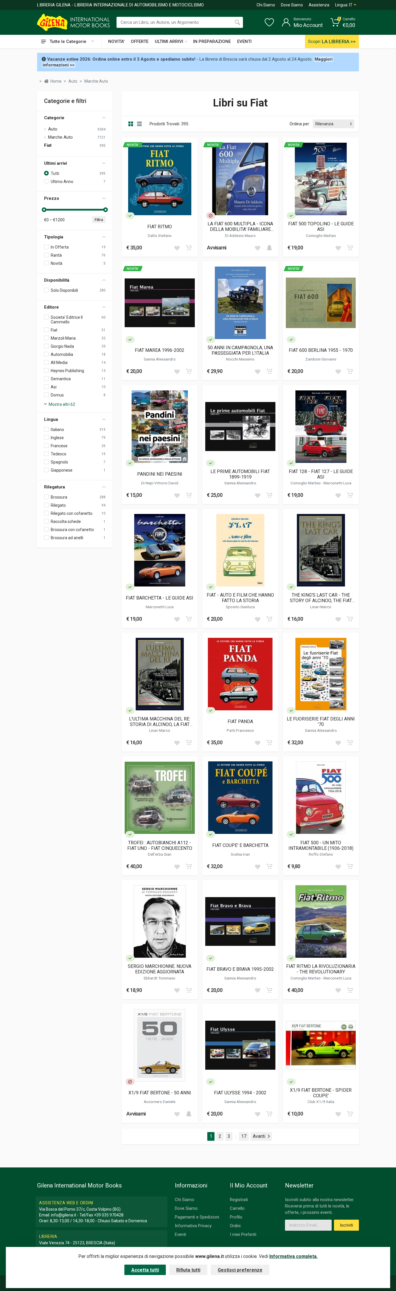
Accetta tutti (145, 1270)
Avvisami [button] (216, 248)
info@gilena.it (63, 1215)
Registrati (239, 1199)
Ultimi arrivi (55, 163)
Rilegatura (54, 487)
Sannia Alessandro (160, 359)
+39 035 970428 (108, 1215)
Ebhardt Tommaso (159, 978)
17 (243, 1136)
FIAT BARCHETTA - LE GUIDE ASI (159, 598)
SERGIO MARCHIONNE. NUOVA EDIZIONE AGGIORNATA (159, 969)
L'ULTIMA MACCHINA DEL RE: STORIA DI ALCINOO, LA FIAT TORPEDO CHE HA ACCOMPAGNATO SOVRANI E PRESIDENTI (159, 721)
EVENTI (244, 41)
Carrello (237, 1208)
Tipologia (53, 237)
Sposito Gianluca (240, 606)
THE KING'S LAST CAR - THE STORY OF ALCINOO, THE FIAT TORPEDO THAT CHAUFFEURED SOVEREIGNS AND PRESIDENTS (321, 597)
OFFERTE (139, 41)
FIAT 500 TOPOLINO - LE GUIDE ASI (321, 226)
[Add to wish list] (176, 247)
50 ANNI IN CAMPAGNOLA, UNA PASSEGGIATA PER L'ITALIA (240, 350)
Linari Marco (320, 606)
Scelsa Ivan (240, 854)
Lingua (51, 419)
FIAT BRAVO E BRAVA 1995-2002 (240, 969)
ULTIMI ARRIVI (169, 41)
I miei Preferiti (243, 1234)
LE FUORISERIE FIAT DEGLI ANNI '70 (321, 721)
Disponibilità (56, 280)
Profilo (236, 1217)
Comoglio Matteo (321, 235)
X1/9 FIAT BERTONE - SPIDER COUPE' (321, 1092)
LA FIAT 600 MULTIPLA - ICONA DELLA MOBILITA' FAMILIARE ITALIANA (240, 226)
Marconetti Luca (337, 483)
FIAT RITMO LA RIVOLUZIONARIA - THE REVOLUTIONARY (320, 969)
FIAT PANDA (240, 721)
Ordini (235, 1225)
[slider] (44, 209)
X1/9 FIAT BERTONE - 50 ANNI (159, 1093)
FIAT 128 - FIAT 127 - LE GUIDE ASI (321, 474)
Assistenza (319, 5)
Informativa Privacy (193, 1225)
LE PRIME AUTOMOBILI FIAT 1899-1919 (240, 474)
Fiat (48, 145)
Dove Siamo (292, 5)
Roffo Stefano (321, 854)
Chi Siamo (266, 5)
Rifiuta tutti (188, 1270)
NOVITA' (116, 41)
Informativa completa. (293, 1256)
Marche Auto (60, 137)
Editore (51, 307)
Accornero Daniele (159, 1101)
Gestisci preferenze (240, 1270)
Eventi (180, 1234)
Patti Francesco (240, 730)
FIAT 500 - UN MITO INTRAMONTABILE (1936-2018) (320, 845)
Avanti (259, 1136)
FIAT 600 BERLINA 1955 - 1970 (321, 350)
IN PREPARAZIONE (212, 41)
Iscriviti (346, 1225)
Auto (52, 129)
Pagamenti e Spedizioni (197, 1217)
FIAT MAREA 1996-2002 (159, 350)
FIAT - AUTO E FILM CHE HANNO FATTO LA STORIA (240, 597)
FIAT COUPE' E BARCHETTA (240, 845)
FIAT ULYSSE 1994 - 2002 (240, 1093)
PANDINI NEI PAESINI (159, 474)
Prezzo (51, 198)
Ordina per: (300, 123)
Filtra (99, 220)
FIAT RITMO (159, 226)
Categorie (54, 117)
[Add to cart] (189, 247)
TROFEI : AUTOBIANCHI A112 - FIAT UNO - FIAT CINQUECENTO (159, 845)
